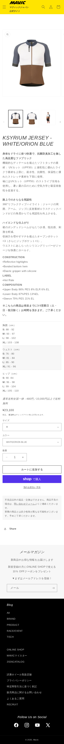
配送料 (11, 415)
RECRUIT (12, 704)
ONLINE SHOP (15, 649)
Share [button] (12, 528)
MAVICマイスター (17, 655)
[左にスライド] (4, 122)
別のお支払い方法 (32, 487)
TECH (10, 636)
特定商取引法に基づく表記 (22, 686)
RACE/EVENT (15, 631)
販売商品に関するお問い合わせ (24, 692)
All (8, 612)
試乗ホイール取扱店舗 (19, 674)
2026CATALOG (16, 661)
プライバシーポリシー (19, 680)
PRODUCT (13, 625)
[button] (4, 7)
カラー (6, 435)
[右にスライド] (60, 122)
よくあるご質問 (15, 698)
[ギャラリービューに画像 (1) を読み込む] (15, 118)
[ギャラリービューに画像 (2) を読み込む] (32, 118)
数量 (5, 450)
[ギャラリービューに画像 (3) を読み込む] (48, 117)
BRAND (11, 618)
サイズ (6, 420)
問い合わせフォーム (24, 504)
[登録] (53, 588)
